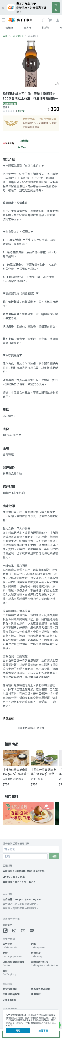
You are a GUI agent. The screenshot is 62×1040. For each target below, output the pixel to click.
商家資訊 (18, 36)
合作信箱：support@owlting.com (22, 899)
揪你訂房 (36, 953)
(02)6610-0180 (23, 871)
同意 (18, 1030)
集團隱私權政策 (11, 994)
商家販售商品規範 (40, 988)
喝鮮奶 (9, 27)
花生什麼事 (37, 779)
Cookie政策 (9, 999)
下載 (55, 7)
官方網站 (7, 944)
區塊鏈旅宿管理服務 (13, 962)
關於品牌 (7, 924)
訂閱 (54, 856)
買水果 (27, 27)
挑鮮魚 (45, 27)
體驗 (5, 953)
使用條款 (36, 994)
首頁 (5, 36)
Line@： (14, 876)
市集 (33, 944)
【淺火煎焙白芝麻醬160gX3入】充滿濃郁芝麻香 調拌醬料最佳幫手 (16, 771)
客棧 (5, 970)
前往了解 (43, 1030)
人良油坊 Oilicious (13, 779)
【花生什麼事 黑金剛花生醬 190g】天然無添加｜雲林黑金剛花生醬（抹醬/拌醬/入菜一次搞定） (44, 771)
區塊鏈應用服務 (39, 962)
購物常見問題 (10, 988)
